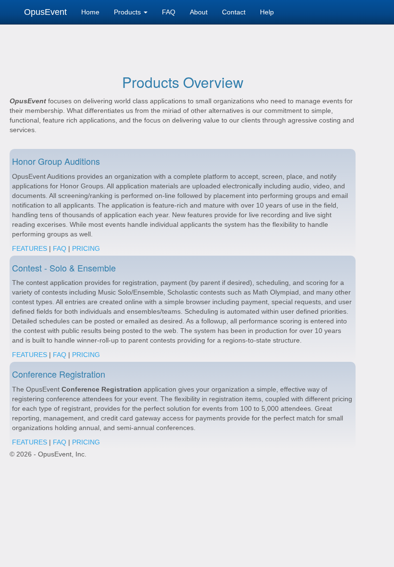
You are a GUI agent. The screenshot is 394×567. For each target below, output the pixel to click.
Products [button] (128, 12)
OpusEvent (45, 12)
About (199, 12)
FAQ (168, 12)
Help (267, 12)
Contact (234, 12)
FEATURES (29, 248)
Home (90, 12)
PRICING (86, 248)
